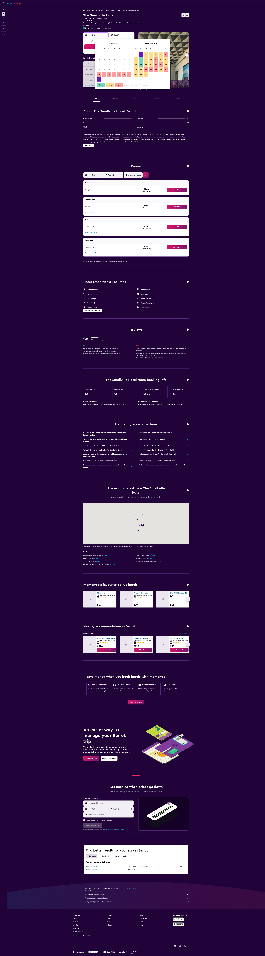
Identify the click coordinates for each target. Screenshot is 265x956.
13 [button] (114, 64)
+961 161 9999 (88, 25)
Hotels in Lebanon (97, 10)
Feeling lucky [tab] (104, 856)
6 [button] (114, 59)
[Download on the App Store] (178, 924)
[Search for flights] (3, 9)
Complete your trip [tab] (120, 856)
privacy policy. (120, 829)
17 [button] (99, 69)
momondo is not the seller (95, 894)
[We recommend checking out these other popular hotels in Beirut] (187, 584)
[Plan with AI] (3, 23)
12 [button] (109, 64)
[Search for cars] (3, 18)
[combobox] (110, 803)
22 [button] (124, 69)
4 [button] (104, 59)
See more (184, 634)
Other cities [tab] (92, 856)
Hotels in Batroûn (142, 866)
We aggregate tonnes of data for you (99, 898)
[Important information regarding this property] (187, 379)
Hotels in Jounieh (92, 866)
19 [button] (109, 69)
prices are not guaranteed (128, 888)
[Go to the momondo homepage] (14, 3)
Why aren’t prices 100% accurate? (98, 902)
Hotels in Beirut (109, 10)
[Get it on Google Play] (178, 919)
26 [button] (109, 74)
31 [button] (99, 79)
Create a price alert (170, 691)
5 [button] (109, 59)
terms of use (109, 829)
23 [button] (129, 69)
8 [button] (124, 59)
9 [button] (129, 59)
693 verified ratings (103, 28)
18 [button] (104, 69)
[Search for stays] (3, 14)
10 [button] (99, 64)
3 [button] (99, 59)
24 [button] (99, 74)
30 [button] (129, 74)
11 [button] (104, 64)
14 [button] (119, 64)
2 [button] (129, 54)
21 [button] (119, 69)
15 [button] (124, 64)
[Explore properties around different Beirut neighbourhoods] (187, 626)
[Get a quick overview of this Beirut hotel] (187, 111)
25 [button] (104, 74)
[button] (3, 3)
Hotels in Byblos (91, 869)
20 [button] (114, 69)
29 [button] (124, 74)
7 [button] (119, 59)
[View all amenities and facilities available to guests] (187, 282)
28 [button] (119, 74)
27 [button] (114, 74)
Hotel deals (86, 10)
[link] (106, 650)
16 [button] (129, 64)
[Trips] (3, 28)
